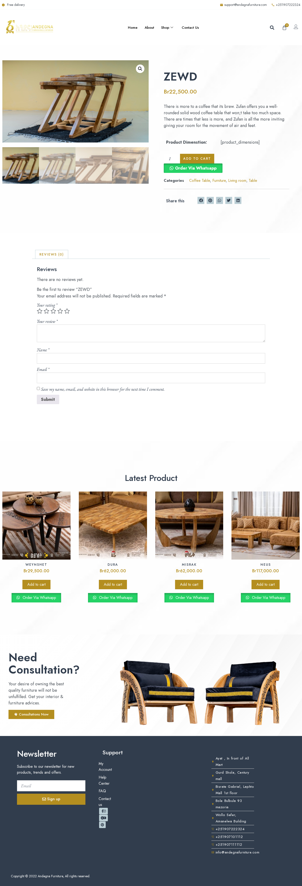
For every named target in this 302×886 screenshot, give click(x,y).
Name (43, 350)
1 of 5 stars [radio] (39, 311)
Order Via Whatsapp (196, 168)
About (149, 27)
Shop (165, 27)
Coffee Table (199, 180)
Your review (47, 321)
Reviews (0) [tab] (51, 254)
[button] (272, 28)
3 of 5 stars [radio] (53, 311)
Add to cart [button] (36, 584)
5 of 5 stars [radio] (67, 311)
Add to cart (197, 158)
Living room (237, 180)
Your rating (47, 305)
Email (43, 369)
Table (253, 180)
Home (133, 27)
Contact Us (190, 27)
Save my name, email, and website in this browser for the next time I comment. (103, 389)
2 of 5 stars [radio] (46, 311)
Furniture (219, 180)
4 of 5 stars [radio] (60, 311)
